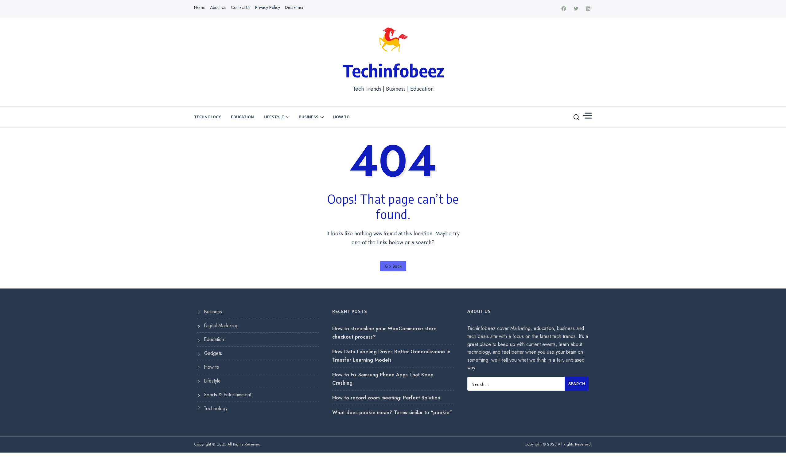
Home (199, 7)
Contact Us (240, 7)
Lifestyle (274, 116)
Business (308, 116)
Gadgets (213, 353)
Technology (207, 116)
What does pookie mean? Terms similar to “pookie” (392, 412)
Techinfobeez (393, 70)
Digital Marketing (221, 325)
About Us (218, 7)
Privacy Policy (267, 7)
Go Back (393, 266)
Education (242, 116)
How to (341, 116)
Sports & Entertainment (227, 394)
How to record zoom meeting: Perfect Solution (386, 397)
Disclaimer (294, 7)
